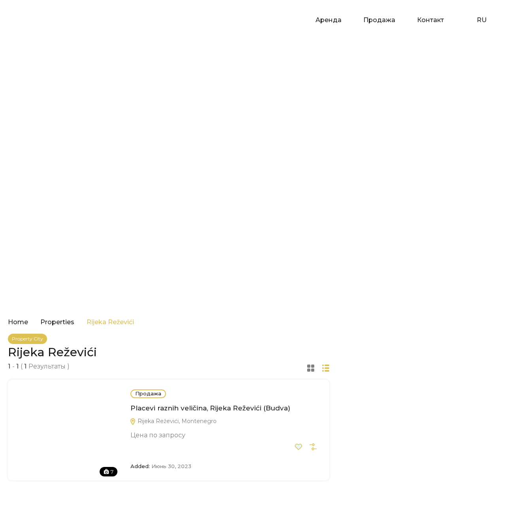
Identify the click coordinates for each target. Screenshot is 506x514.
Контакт (430, 20)
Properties (57, 322)
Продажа (379, 20)
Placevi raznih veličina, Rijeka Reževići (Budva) (210, 408)
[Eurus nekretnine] (31, 19)
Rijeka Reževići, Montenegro (176, 421)
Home (18, 322)
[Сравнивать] (313, 446)
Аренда (328, 20)
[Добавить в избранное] (298, 446)
